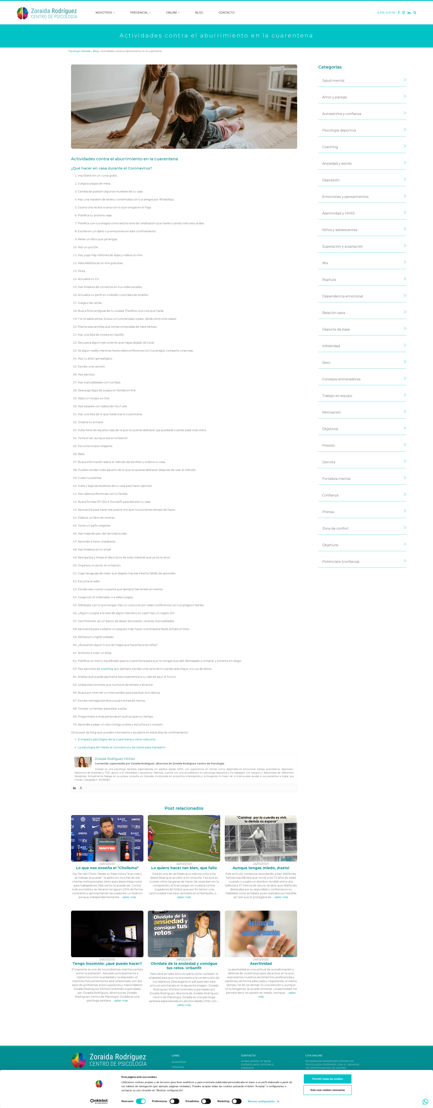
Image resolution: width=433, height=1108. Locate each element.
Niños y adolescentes (339, 230)
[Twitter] (80, 787)
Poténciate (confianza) (340, 562)
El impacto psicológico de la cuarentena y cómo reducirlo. (117, 739)
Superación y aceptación (342, 246)
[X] (403, 12)
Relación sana (333, 313)
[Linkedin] (409, 12)
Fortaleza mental (336, 479)
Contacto (227, 12)
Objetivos (330, 429)
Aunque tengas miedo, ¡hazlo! (261, 868)
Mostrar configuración (261, 1101)
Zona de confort (335, 528)
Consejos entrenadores (341, 379)
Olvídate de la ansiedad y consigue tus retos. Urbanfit (184, 965)
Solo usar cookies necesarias (327, 1090)
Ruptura (329, 280)
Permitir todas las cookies (327, 1078)
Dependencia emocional (342, 296)
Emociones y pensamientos (345, 197)
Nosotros (104, 12)
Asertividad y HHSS (338, 213)
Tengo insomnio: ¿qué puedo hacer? (107, 963)
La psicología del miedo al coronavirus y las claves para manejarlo (121, 747)
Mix (325, 263)
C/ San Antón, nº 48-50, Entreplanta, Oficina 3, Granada (257, 1064)
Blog (199, 12)
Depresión (331, 180)
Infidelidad (331, 346)
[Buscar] (414, 12)
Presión (328, 445)
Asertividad (261, 963)
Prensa (328, 512)
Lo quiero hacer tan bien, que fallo (184, 868)
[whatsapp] (425, 1102)
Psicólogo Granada (79, 51)
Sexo (326, 363)
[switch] (174, 1101)
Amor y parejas (334, 97)
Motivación (331, 412)
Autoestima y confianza (341, 114)
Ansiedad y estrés (337, 163)
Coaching (330, 147)
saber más (129, 897)
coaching (107, 668)
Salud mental (333, 81)
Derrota (328, 462)
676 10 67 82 (387, 12)
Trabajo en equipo (337, 396)
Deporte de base (336, 329)
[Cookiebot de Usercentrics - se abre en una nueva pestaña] (99, 1101)
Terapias (178, 1067)
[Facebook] (399, 12)
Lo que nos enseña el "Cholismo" (107, 868)
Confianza (330, 495)
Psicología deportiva (339, 130)
